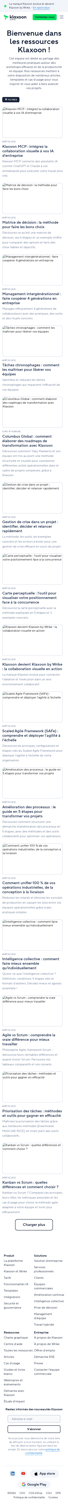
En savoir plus (41, 7)
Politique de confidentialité (29, 1497)
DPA (58, 1493)
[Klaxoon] (15, 17)
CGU (49, 1493)
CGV (22, 1493)
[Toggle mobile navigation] (62, 17)
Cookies (53, 1497)
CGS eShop (35, 1493)
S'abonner (34, 1429)
